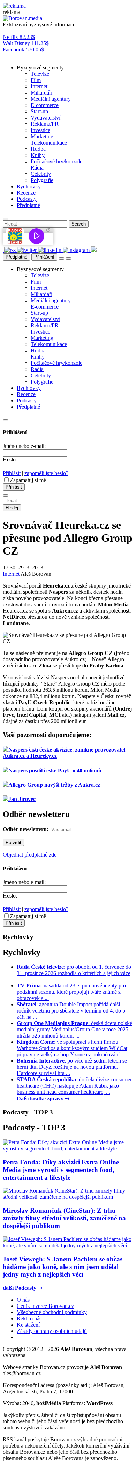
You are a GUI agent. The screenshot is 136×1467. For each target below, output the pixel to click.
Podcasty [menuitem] (27, 199)
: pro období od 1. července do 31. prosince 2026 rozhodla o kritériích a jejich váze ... (74, 973)
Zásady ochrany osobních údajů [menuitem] (52, 1331)
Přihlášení (44, 257)
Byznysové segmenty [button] (40, 68)
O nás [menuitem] (23, 1300)
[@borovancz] (27, 250)
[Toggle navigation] (68, 258)
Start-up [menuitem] (39, 111)
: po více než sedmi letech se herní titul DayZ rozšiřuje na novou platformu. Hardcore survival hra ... (72, 1067)
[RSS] (10, 250)
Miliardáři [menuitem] (41, 93)
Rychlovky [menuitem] (29, 186)
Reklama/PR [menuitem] (45, 124)
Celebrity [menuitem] (41, 174)
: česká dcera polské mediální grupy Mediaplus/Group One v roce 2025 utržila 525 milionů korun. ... (74, 1029)
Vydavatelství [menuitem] (45, 118)
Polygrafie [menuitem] (42, 180)
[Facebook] (3, 250)
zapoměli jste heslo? (46, 473)
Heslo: (10, 459)
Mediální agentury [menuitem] (51, 99)
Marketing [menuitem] (42, 136)
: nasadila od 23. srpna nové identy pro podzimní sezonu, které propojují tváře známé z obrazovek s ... (71, 992)
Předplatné (16, 257)
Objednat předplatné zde (29, 855)
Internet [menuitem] (39, 86)
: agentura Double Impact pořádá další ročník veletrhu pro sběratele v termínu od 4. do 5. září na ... (72, 1010)
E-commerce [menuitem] (45, 105)
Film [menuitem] (36, 80)
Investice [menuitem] (40, 130)
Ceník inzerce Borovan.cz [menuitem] (45, 1306)
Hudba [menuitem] (38, 149)
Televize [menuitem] (40, 74)
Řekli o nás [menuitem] (29, 1318)
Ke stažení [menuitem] (28, 1325)
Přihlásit (12, 473)
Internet (12, 574)
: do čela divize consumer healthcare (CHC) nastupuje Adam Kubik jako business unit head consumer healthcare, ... (74, 1085)
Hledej (12, 507)
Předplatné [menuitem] (28, 205)
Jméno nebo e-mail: (24, 446)
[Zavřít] (5, 420)
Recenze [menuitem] (26, 193)
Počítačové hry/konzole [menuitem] (56, 161)
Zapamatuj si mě (28, 480)
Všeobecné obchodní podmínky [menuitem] (52, 1312)
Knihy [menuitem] (38, 155)
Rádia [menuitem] (37, 168)
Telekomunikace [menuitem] (49, 143)
